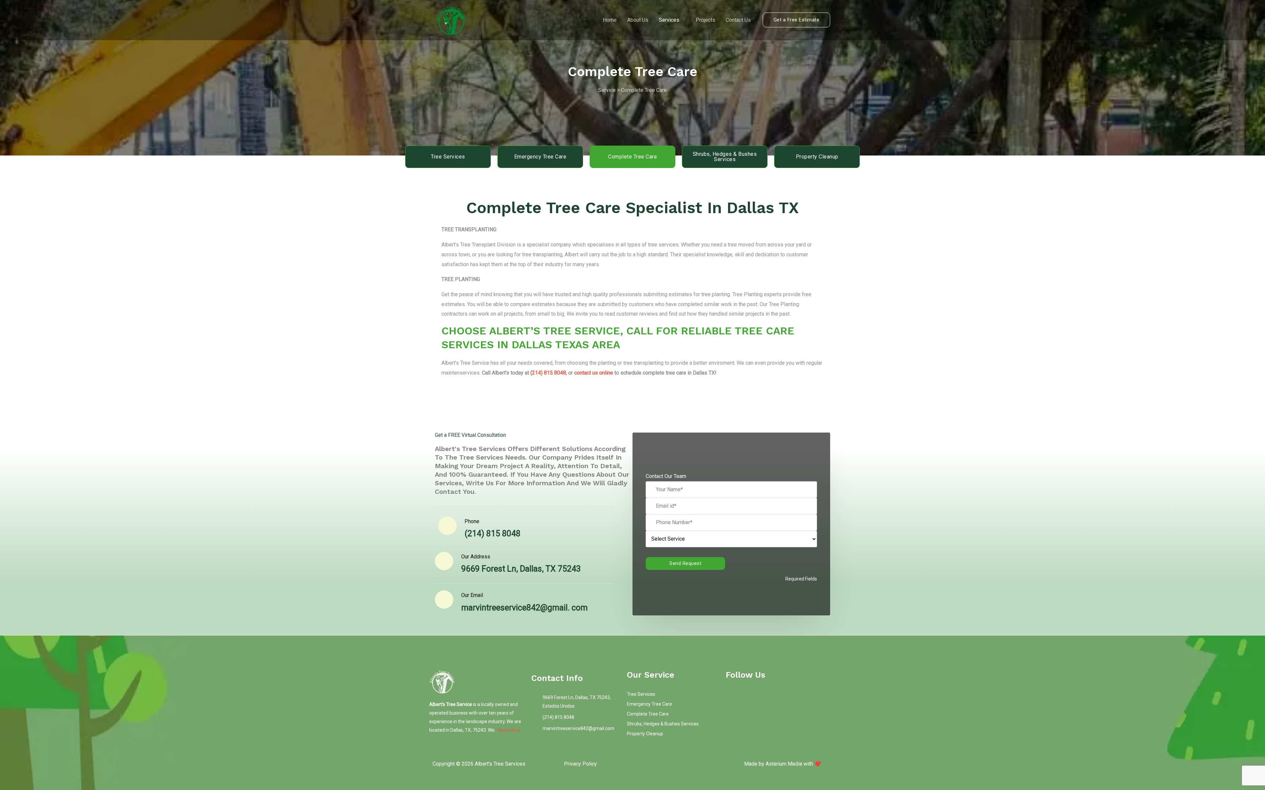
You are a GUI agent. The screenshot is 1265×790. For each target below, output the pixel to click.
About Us (637, 20)
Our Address (475, 556)
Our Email (472, 595)
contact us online (593, 373)
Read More (508, 730)
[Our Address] (444, 561)
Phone (471, 521)
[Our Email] (444, 599)
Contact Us (738, 20)
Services (669, 20)
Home (610, 20)
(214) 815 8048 (548, 373)
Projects (705, 20)
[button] (796, 20)
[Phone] (447, 526)
